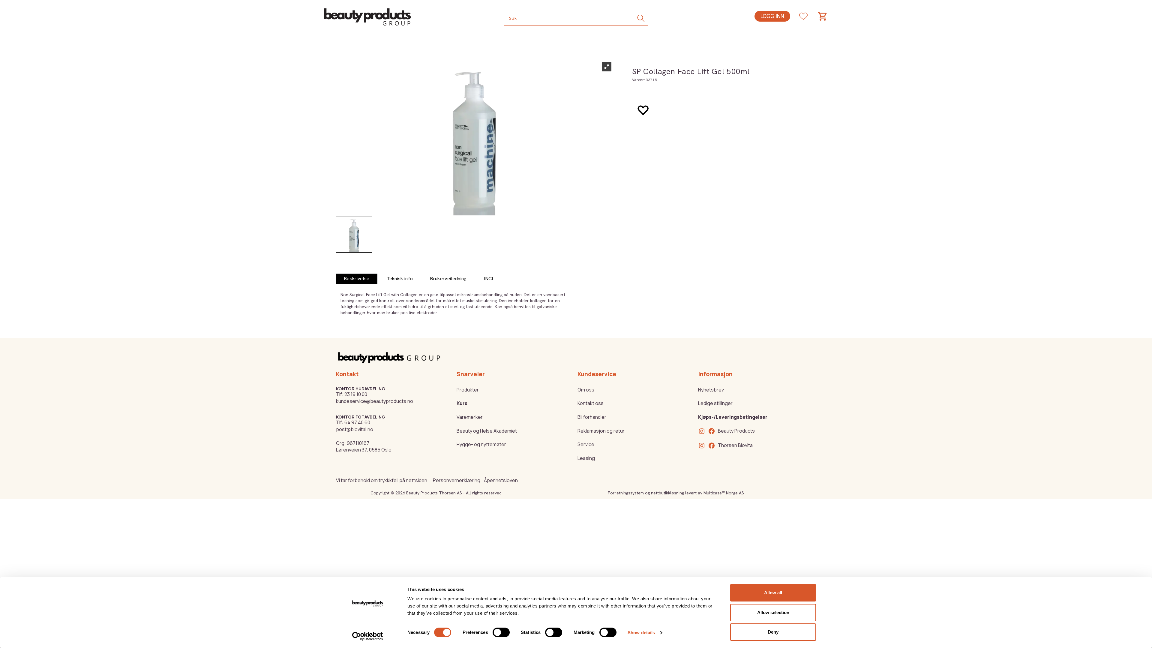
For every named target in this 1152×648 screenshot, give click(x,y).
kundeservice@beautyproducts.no (374, 401)
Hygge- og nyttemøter (481, 444)
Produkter (468, 389)
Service (586, 444)
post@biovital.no (354, 429)
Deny (773, 631)
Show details (641, 632)
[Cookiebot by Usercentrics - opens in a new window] (367, 636)
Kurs (462, 403)
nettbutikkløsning (667, 493)
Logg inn (772, 16)
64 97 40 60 (357, 422)
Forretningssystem (626, 493)
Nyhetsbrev (711, 389)
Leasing (586, 458)
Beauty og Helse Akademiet (487, 431)
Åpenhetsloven (501, 480)
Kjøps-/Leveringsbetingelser (732, 417)
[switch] (501, 632)
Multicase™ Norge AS (724, 493)
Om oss (586, 389)
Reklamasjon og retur (601, 431)
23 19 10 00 (355, 394)
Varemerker (470, 417)
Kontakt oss (591, 403)
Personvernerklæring (456, 480)
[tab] (356, 279)
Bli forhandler (592, 417)
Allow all (773, 592)
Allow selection (773, 612)
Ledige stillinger (715, 403)
